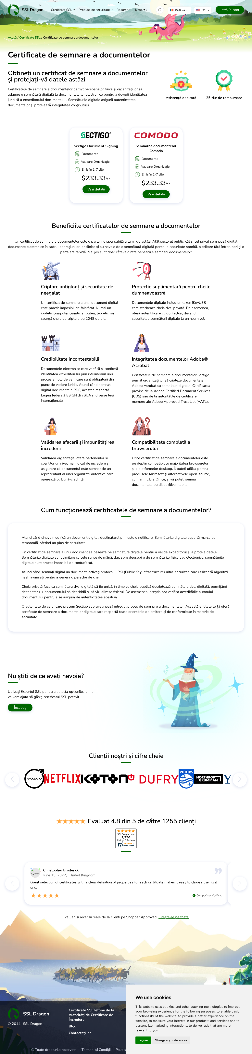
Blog (72, 1026)
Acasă (12, 37)
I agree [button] (143, 1040)
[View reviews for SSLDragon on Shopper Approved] (126, 838)
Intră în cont (229, 9)
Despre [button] (140, 10)
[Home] (25, 10)
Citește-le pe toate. (173, 917)
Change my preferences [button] (171, 1040)
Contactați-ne (80, 1033)
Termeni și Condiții (96, 1049)
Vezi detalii (96, 189)
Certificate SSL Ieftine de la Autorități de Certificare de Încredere (91, 1015)
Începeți (20, 707)
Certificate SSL (61, 10)
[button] (160, 10)
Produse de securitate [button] (94, 10)
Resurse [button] (122, 10)
